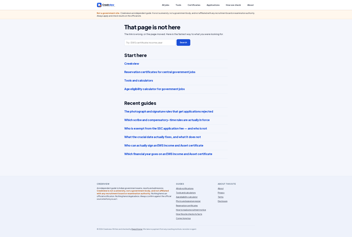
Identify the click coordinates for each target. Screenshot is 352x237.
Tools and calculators (138, 80)
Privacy (221, 192)
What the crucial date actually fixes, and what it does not (162, 137)
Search (183, 42)
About (250, 5)
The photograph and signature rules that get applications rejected (168, 111)
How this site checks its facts (189, 214)
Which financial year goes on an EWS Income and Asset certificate (168, 154)
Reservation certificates (187, 205)
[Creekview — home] (109, 5)
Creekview (131, 63)
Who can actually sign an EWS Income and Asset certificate (163, 145)
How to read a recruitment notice (191, 209)
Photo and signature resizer (188, 201)
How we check (233, 5)
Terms (220, 197)
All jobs (165, 5)
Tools (178, 5)
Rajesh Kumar (137, 229)
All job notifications (184, 188)
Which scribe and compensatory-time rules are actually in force (167, 120)
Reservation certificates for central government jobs (159, 72)
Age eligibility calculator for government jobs (154, 89)
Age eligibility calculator (187, 197)
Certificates (194, 5)
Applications (213, 5)
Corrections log (183, 218)
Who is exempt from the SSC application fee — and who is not (165, 128)
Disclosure (222, 201)
